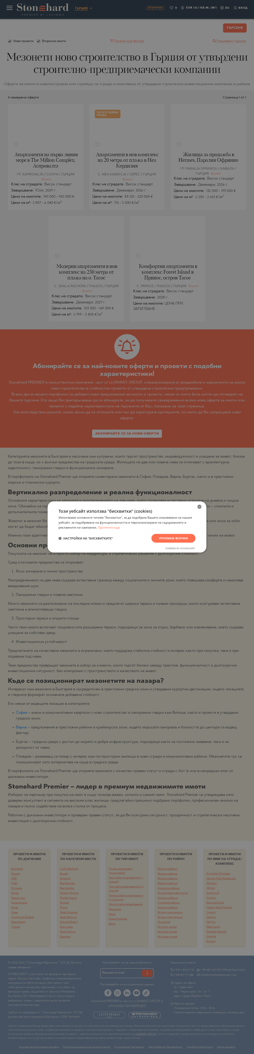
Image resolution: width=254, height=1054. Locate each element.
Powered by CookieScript (180, 548)
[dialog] (127, 527)
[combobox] (199, 507)
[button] (86, 538)
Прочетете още (109, 527)
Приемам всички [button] (173, 538)
